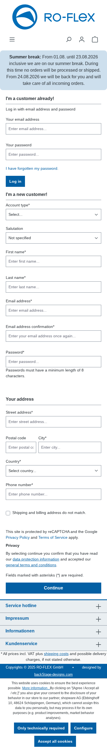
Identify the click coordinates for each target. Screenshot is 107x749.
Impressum (17, 618)
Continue (53, 588)
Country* (13, 461)
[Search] (68, 39)
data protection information (36, 559)
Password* (15, 352)
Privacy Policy (18, 537)
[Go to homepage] (53, 16)
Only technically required (41, 728)
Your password (19, 145)
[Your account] (81, 39)
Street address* (19, 412)
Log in (15, 181)
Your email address (22, 119)
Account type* (18, 205)
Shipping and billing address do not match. (49, 512)
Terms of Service (52, 537)
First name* (16, 252)
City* (42, 438)
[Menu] (12, 39)
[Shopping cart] (95, 39)
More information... (36, 688)
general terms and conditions (31, 565)
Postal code (16, 438)
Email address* (19, 301)
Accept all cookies (55, 741)
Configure (83, 728)
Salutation (14, 228)
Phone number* (19, 485)
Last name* (16, 277)
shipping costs (56, 653)
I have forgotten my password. (32, 168)
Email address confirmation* (30, 326)
